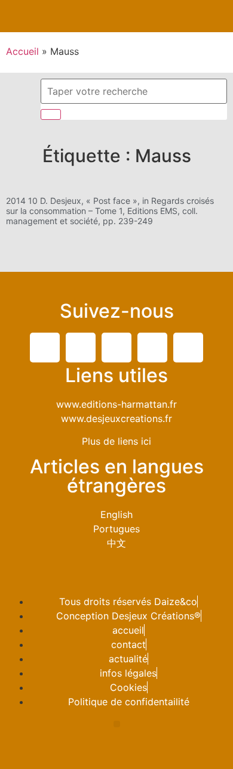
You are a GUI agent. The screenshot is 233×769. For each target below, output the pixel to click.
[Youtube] (152, 347)
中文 (116, 543)
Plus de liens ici (116, 441)
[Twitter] (45, 347)
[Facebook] (81, 347)
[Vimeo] (188, 347)
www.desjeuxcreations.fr (116, 418)
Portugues (116, 529)
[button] (221, 16)
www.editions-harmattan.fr (116, 404)
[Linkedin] (116, 347)
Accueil (22, 51)
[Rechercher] (51, 114)
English (116, 514)
